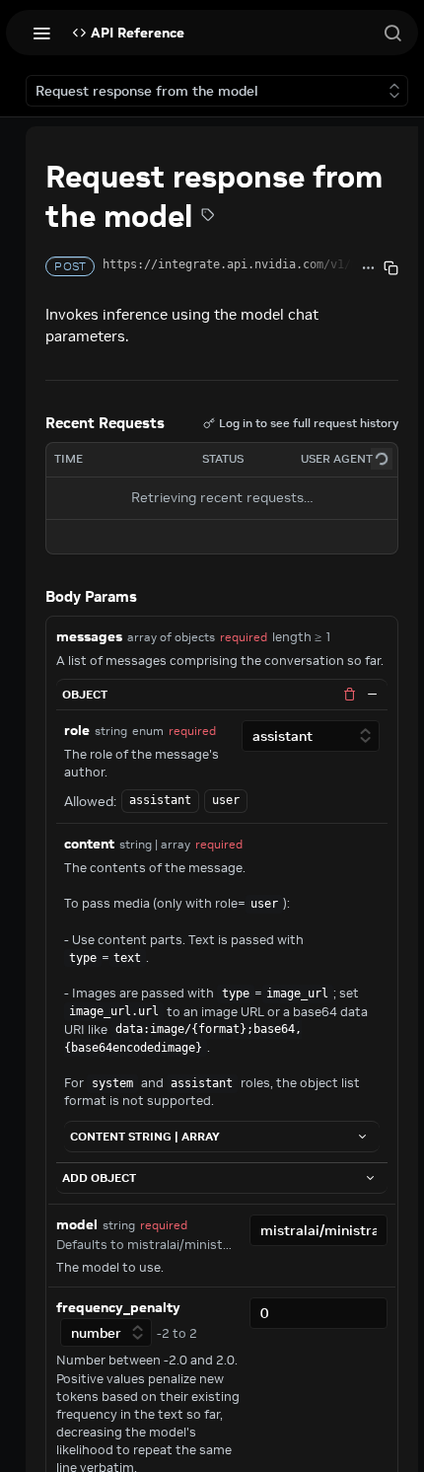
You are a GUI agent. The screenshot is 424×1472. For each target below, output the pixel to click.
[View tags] (208, 217)
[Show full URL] (368, 268)
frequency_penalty (118, 1307)
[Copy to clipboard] (391, 268)
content (89, 843)
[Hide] (373, 694)
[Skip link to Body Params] (31, 597)
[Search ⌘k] (392, 32)
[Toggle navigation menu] (41, 32)
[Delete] (350, 694)
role (77, 730)
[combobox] (318, 1230)
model (77, 1224)
